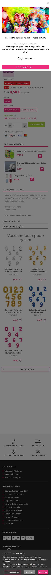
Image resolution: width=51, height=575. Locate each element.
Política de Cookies (39, 567)
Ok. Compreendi (24, 67)
